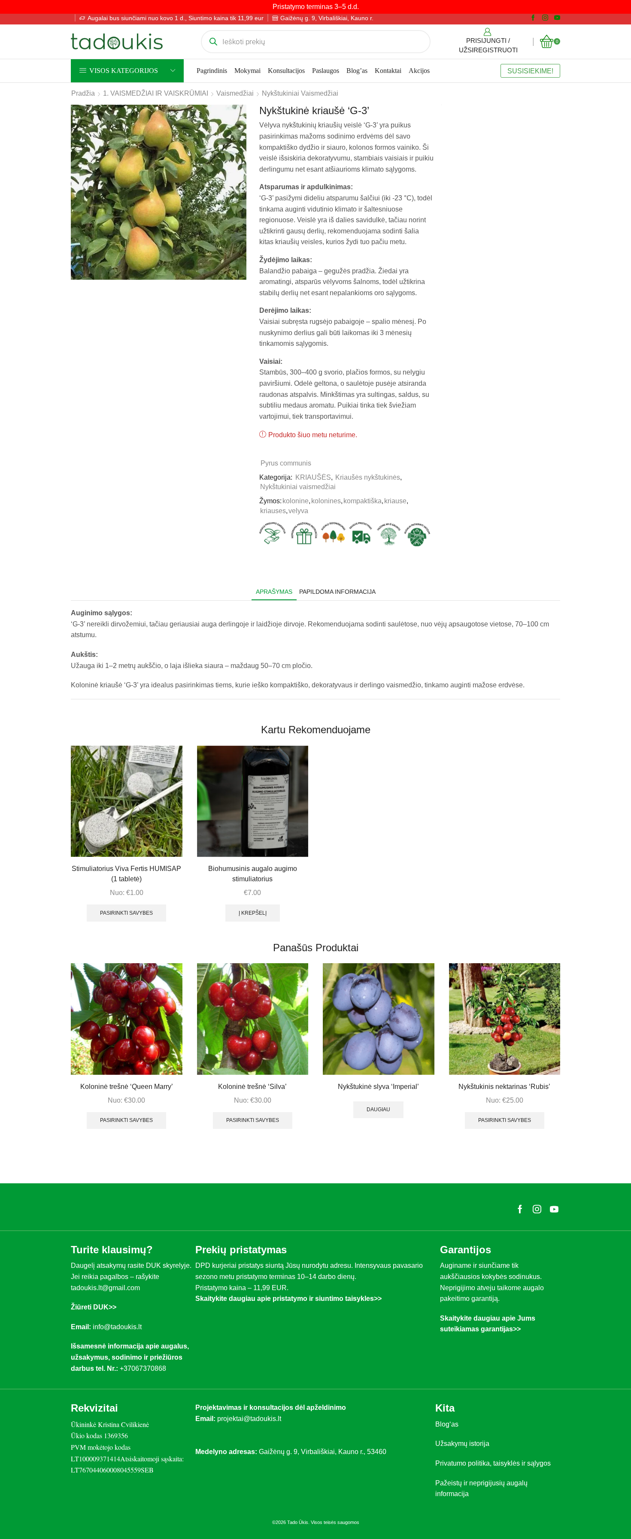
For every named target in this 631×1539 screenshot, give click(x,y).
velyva (298, 510)
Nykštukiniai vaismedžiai (300, 93)
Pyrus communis (286, 463)
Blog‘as (446, 1424)
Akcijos (419, 70)
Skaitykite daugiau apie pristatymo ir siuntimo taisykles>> (288, 1298)
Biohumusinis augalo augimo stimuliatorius (252, 874)
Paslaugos (325, 70)
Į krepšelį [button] (253, 913)
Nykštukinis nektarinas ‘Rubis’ (504, 1086)
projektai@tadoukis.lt (249, 1418)
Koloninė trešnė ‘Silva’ (252, 1086)
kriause (395, 501)
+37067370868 (145, 1368)
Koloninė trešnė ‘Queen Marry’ (126, 1086)
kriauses (273, 510)
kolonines (326, 501)
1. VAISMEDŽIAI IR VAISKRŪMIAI (155, 93)
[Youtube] (557, 18)
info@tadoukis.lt (117, 1326)
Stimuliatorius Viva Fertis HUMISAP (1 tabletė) (126, 874)
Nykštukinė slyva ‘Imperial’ (378, 1086)
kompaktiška (362, 501)
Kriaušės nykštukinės (367, 477)
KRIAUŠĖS (313, 477)
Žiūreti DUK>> (93, 1307)
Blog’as (356, 70)
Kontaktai (388, 70)
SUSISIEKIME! (530, 71)
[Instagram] (545, 18)
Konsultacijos (286, 70)
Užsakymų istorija (462, 1443)
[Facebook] (533, 18)
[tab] (274, 592)
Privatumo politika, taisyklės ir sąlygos (493, 1463)
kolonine (295, 501)
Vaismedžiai (235, 93)
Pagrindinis (212, 70)
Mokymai (247, 70)
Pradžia (83, 93)
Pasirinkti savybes (126, 913)
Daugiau (378, 1110)
